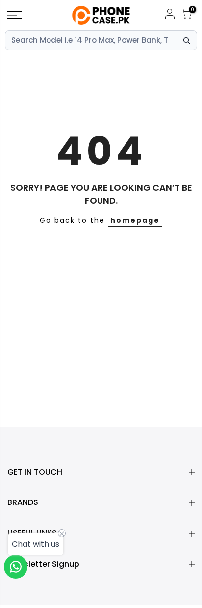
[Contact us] (15, 567)
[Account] (169, 15)
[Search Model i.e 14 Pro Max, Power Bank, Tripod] (187, 41)
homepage (135, 220)
